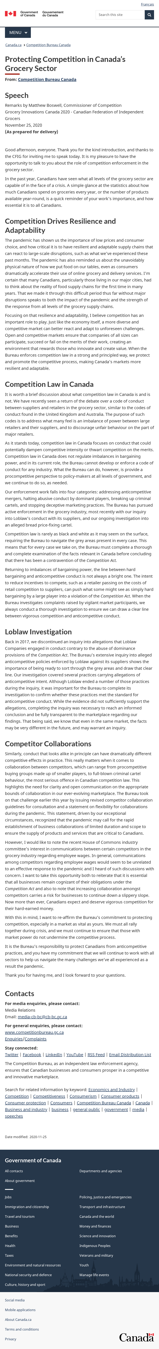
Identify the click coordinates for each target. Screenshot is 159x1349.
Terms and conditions (22, 1329)
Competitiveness (49, 1096)
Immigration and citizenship (27, 1207)
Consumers (61, 1103)
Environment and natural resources (33, 1265)
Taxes (9, 1255)
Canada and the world (97, 1216)
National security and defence (28, 1275)
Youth (84, 1265)
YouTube (74, 1054)
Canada (142, 1103)
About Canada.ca (18, 1319)
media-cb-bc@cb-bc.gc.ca (42, 1017)
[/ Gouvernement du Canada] (34, 13)
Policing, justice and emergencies (106, 1197)
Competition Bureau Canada (48, 45)
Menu (16, 32)
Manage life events (94, 1275)
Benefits (11, 1236)
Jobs (8, 1197)
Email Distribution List (130, 1054)
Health (10, 1245)
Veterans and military (96, 1255)
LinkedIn (54, 1054)
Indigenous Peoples (95, 1245)
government (116, 1109)
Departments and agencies (101, 1171)
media (138, 1109)
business (60, 1109)
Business (12, 1226)
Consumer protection (25, 1103)
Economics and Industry (111, 1089)
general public (86, 1109)
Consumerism (83, 1096)
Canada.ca (13, 45)
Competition (17, 1096)
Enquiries (14, 1039)
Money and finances (95, 1226)
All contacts (14, 1171)
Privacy (10, 1339)
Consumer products (120, 1096)
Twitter (11, 1054)
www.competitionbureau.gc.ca (34, 1032)
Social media (15, 1300)
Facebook (32, 1054)
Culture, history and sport (25, 1284)
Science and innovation (98, 1236)
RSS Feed (96, 1054)
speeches (14, 1116)
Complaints (36, 1039)
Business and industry (26, 1109)
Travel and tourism (20, 1216)
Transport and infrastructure (102, 1207)
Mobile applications (20, 1310)
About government (20, 1180)
